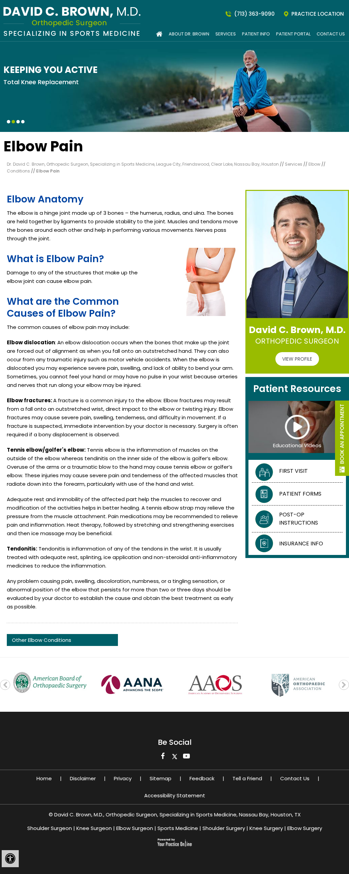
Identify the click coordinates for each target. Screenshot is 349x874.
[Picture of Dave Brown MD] (70, 21)
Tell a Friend (247, 778)
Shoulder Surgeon (49, 828)
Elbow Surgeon (134, 828)
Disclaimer (83, 778)
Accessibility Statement (174, 795)
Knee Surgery (266, 828)
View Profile (297, 359)
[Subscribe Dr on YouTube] (187, 758)
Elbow (314, 164)
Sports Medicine (177, 828)
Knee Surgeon (94, 828)
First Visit (293, 471)
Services (225, 34)
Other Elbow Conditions (41, 640)
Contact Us (331, 34)
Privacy (123, 778)
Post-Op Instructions (298, 519)
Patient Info (256, 34)
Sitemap (160, 778)
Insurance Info (301, 543)
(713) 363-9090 (254, 13)
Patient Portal (293, 34)
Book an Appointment (342, 434)
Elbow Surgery (304, 828)
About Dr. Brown (189, 34)
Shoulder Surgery (223, 828)
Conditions (19, 171)
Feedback (201, 778)
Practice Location (317, 13)
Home (44, 778)
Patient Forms (300, 494)
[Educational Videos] (297, 427)
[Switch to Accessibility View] (10, 858)
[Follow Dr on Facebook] (163, 758)
